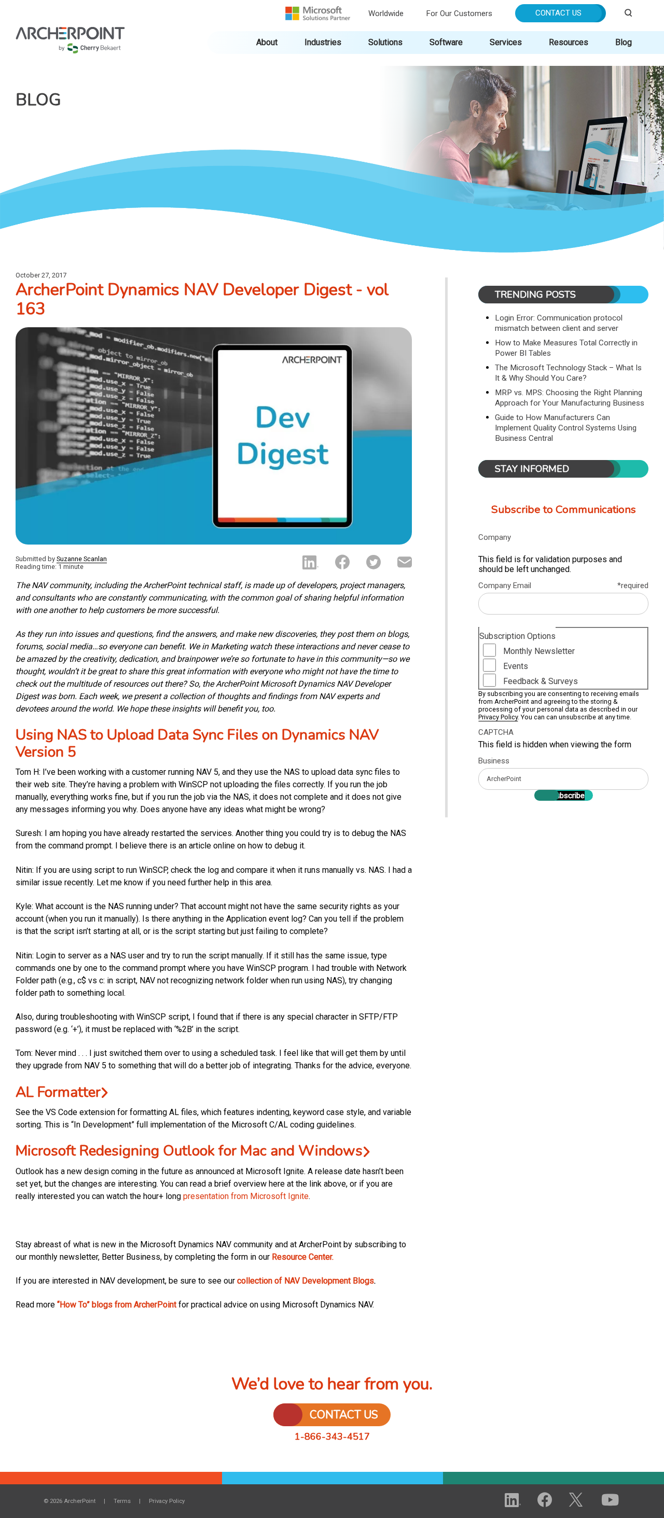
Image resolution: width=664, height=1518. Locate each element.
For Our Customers (459, 13)
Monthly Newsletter (539, 651)
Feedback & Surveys (540, 681)
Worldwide (386, 13)
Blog (623, 42)
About (267, 42)
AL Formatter (58, 1092)
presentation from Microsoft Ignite (246, 1196)
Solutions (385, 42)
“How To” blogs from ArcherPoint (116, 1305)
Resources (568, 42)
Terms (122, 1501)
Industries (323, 42)
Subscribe (568, 795)
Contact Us (558, 13)
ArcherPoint (70, 32)
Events (515, 666)
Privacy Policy (498, 717)
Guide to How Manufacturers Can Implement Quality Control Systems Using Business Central (566, 428)
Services (506, 42)
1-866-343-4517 (332, 1436)
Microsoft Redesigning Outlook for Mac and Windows (189, 1151)
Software (446, 42)
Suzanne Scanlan (82, 559)
